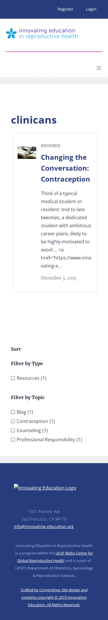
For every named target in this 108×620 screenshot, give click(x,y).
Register (65, 9)
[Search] (56, 66)
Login (91, 9)
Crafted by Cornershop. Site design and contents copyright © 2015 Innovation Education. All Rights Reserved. (54, 597)
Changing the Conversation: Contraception (65, 168)
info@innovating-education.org (44, 526)
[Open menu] (98, 68)
